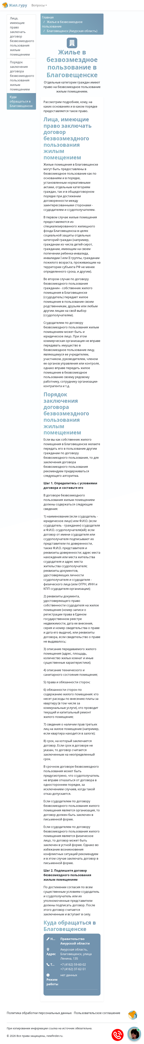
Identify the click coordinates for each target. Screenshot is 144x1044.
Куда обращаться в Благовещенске (21, 101)
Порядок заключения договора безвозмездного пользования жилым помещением (22, 75)
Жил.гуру (17, 5)
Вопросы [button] (38, 5)
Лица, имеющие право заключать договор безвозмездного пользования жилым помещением (22, 36)
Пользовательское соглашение (97, 1013)
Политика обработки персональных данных (39, 1013)
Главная (48, 17)
